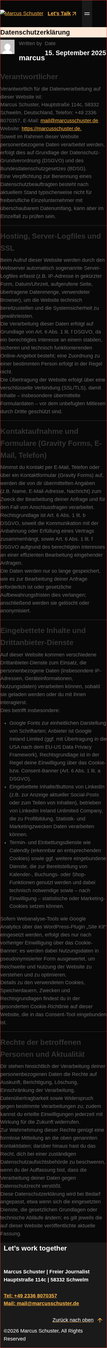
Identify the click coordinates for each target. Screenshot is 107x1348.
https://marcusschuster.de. (52, 128)
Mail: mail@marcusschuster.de (41, 1303)
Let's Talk (59, 13)
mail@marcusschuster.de (69, 120)
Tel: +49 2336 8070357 (30, 1296)
